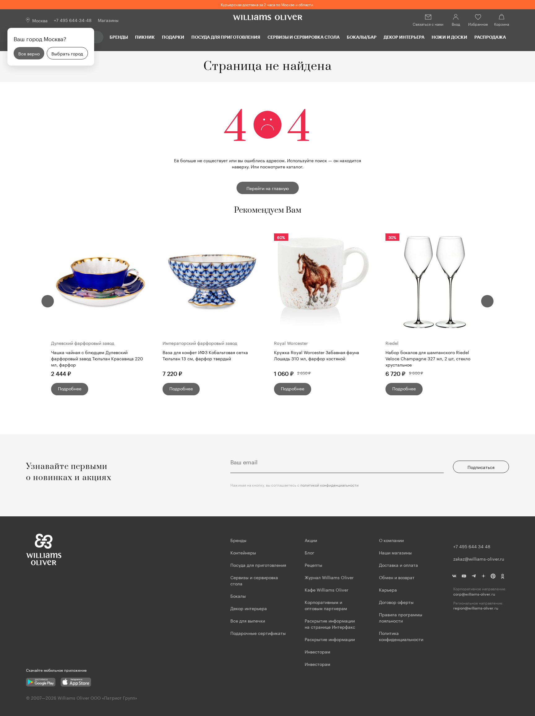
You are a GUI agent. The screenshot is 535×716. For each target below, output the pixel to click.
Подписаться (481, 466)
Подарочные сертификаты (258, 632)
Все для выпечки (247, 620)
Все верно (29, 53)
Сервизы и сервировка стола (304, 37)
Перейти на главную (267, 187)
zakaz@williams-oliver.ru (478, 558)
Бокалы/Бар (361, 37)
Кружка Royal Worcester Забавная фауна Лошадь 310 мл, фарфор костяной (316, 355)
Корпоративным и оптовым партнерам (326, 604)
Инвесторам (318, 651)
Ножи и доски (449, 37)
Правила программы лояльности (400, 617)
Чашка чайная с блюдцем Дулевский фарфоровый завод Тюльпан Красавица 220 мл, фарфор (97, 358)
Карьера (388, 589)
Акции (311, 539)
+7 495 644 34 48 (471, 546)
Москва (40, 20)
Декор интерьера (404, 37)
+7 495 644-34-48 (73, 19)
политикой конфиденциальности (329, 485)
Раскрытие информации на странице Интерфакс (330, 623)
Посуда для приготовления (225, 37)
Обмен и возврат (397, 577)
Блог (309, 552)
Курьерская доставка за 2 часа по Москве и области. (267, 4)
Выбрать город (67, 53)
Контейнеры (243, 552)
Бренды (119, 37)
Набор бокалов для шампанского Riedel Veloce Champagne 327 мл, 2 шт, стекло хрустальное (427, 358)
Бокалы (238, 595)
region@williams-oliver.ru (475, 607)
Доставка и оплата (398, 564)
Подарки (173, 37)
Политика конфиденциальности (401, 635)
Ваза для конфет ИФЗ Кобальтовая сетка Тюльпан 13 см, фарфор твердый (205, 355)
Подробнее (69, 388)
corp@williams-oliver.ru (474, 594)
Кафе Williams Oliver (326, 589)
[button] (47, 301)
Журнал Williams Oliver (329, 577)
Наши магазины (395, 552)
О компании (391, 539)
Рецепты (313, 564)
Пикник (145, 37)
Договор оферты (396, 601)
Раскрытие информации (330, 639)
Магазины (108, 19)
